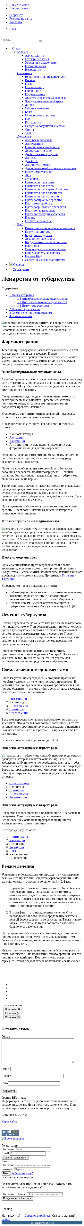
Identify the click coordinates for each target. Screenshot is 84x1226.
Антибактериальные (38, 140)
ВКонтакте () (13, 1009)
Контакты (15, 22)
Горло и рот (33, 90)
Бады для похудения (38, 235)
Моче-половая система (40, 115)
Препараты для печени (40, 185)
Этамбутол (16, 709)
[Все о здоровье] (13, 1138)
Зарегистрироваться (15, 1157)
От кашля (31, 178)
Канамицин (17, 441)
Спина (29, 129)
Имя (6, 1068)
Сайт (5, 1083)
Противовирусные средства (43, 200)
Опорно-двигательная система (45, 249)
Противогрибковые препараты (45, 207)
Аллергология (34, 55)
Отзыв (6, 1036)
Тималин (68, 575)
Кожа (28, 112)
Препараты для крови (39, 182)
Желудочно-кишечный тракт (44, 101)
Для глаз (30, 157)
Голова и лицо (34, 87)
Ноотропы (32, 245)
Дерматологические (38, 150)
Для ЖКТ (31, 161)
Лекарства (24, 136)
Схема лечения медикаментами (31, 312)
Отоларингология (37, 59)
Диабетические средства (41, 154)
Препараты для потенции (42, 196)
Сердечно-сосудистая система (45, 126)
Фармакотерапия (21, 295)
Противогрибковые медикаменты (42, 302)
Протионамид (18, 836)
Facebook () (12, 1013)
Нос (27, 119)
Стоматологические (38, 221)
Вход (12, 28)
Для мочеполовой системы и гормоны (50, 168)
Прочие (30, 217)
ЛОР (28, 175)
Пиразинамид (18, 705)
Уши (28, 133)
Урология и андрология (40, 62)
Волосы (30, 80)
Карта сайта (9, 1121)
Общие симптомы (37, 108)
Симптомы (24, 73)
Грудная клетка (35, 94)
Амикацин (16, 437)
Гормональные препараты (42, 147)
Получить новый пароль (17, 1198)
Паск (12, 850)
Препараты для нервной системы (47, 189)
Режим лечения (20, 316)
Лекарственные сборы (40, 238)
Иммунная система (37, 231)
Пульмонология (35, 66)
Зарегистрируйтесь (38, 1215)
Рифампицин (18, 698)
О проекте (16, 15)
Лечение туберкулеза (24, 309)
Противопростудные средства (45, 214)
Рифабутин (16, 847)
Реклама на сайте (20, 18)
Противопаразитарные (40, 210)
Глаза (28, 83)
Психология (33, 122)
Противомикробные (38, 203)
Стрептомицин (19, 712)
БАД (20, 224)
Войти (6, 1219)
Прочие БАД (33, 256)
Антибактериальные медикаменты (42, 298)
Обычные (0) (12, 1017)
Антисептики (34, 143)
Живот (29, 104)
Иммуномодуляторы (38, 171)
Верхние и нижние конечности (46, 76)
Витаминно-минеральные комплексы (50, 228)
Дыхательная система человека (45, 97)
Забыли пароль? (22, 1173)
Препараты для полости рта (43, 193)
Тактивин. (8, 579)
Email (6, 1076)
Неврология (33, 69)
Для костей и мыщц (38, 164)
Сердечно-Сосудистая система (45, 259)
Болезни (22, 52)
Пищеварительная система (43, 252)
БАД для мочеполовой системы (46, 242)
